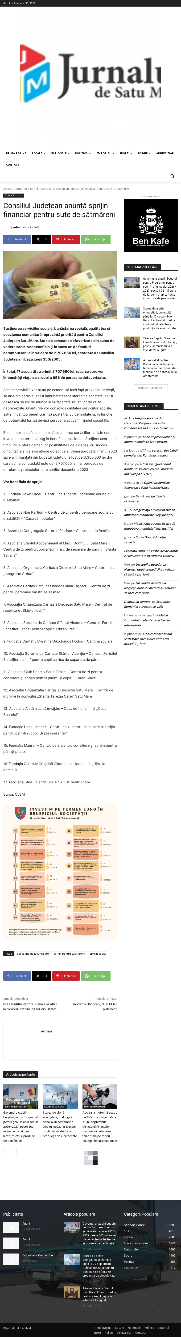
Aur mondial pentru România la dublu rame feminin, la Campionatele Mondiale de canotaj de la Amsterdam (160, 368)
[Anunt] (11, 1227)
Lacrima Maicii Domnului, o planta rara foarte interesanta (147, 620)
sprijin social (98, 953)
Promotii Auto (134, 551)
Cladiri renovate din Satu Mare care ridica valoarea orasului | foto (148, 639)
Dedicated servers (137, 601)
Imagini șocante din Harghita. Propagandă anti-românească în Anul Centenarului (148, 423)
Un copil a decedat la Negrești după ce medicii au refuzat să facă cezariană (149, 569)
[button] (172, 176)
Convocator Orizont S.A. (37, 1255)
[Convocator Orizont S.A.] (11, 1259)
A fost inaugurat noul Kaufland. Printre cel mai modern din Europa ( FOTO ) (148, 469)
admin (17, 227)
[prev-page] (6, 1151)
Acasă (7, 189)
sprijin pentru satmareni (69, 953)
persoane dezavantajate (33, 953)
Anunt (26, 1223)
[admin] (6, 227)
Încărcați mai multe (149, 388)
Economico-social (26, 189)
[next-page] (14, 1151)
